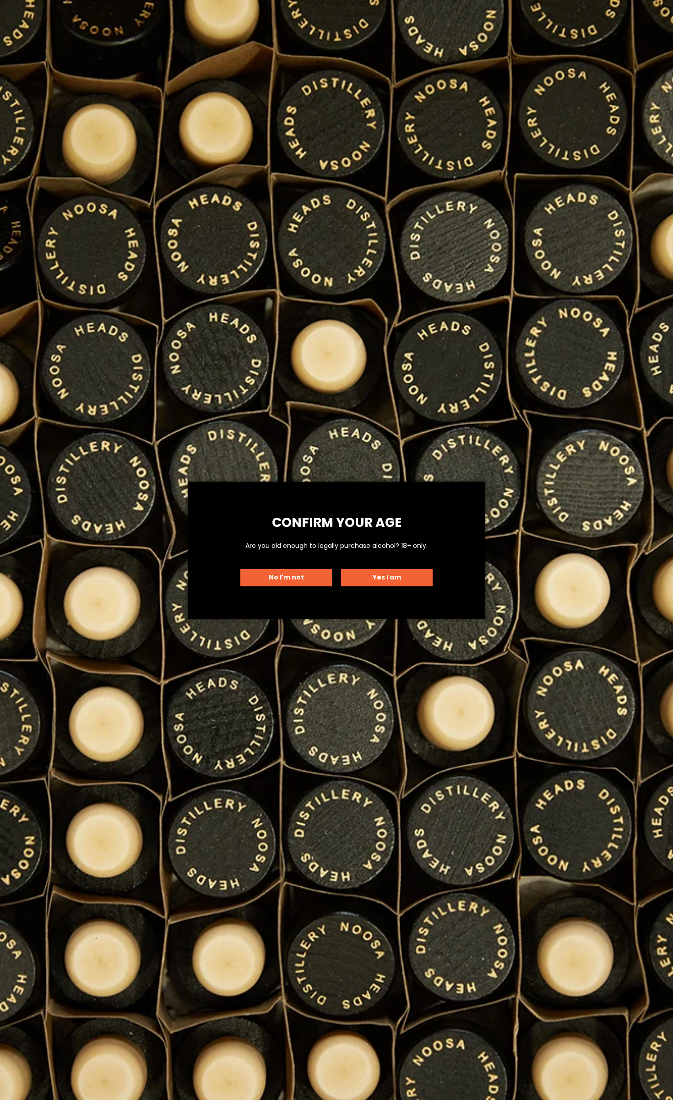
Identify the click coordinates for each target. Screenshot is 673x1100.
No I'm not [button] (286, 577)
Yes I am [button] (387, 577)
